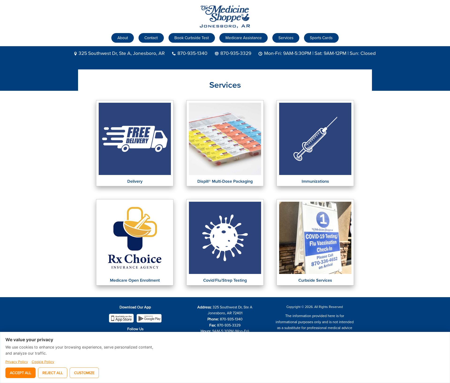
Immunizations (315, 181)
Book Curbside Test (191, 38)
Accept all (20, 372)
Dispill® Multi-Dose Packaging (225, 181)
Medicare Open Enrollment (135, 280)
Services (285, 38)
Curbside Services (315, 280)
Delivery (134, 181)
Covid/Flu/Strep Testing (225, 280)
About (122, 38)
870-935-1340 (192, 53)
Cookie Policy (43, 362)
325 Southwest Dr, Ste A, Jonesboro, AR (122, 53)
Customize (84, 372)
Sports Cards (321, 38)
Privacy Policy (16, 362)
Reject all (52, 372)
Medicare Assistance (243, 38)
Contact (151, 38)
